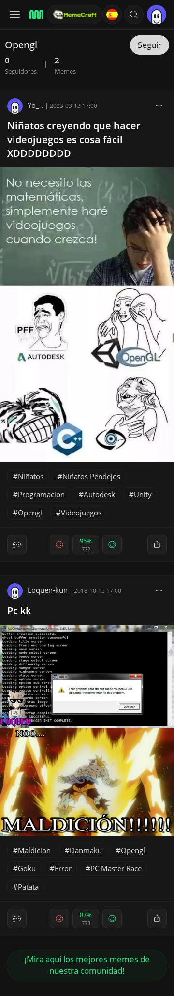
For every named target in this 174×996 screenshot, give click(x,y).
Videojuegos (81, 512)
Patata (28, 886)
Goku (27, 868)
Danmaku (86, 850)
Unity (143, 494)
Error (63, 868)
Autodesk (99, 494)
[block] (159, 105)
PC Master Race (116, 868)
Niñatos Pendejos (91, 476)
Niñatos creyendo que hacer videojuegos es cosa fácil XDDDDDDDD (74, 139)
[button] (134, 14)
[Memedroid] (35, 14)
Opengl (30, 512)
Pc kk (19, 610)
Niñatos (31, 476)
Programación (41, 494)
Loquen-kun (48, 590)
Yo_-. (36, 105)
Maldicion (34, 850)
